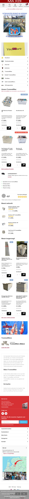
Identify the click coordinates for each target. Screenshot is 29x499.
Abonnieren (23, 422)
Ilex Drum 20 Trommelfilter (14, 230)
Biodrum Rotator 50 (13, 222)
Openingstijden (4, 406)
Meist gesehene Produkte (7, 169)
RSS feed (14, 487)
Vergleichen (4, 125)
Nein (24, 493)
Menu (3, 6)
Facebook (2, 413)
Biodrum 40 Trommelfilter (14, 215)
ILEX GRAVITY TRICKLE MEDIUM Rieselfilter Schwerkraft (21, 297)
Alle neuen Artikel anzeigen (8, 317)
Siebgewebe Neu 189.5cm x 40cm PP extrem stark (7, 259)
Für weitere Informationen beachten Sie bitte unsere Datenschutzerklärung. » (14, 497)
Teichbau (7, 78)
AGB (10, 487)
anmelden (15, 6)
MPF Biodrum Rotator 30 (7, 111)
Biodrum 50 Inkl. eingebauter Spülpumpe (14, 207)
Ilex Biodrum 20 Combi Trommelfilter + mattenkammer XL (7, 149)
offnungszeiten (9, 85)
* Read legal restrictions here (7, 424)
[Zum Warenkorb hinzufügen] (9, 128)
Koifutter (7, 68)
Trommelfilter (8, 71)
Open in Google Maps (8, 453)
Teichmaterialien (9, 61)
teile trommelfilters (10, 81)
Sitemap (19, 487)
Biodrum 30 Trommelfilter (19, 149)
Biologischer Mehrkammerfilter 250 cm (7, 296)
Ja (17, 493)
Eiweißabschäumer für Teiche (21, 258)
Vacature (7, 57)
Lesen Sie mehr (5, 347)
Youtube (6, 413)
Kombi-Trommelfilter (10, 75)
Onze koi (7, 64)
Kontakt (9, 177)
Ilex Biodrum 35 (20, 110)
